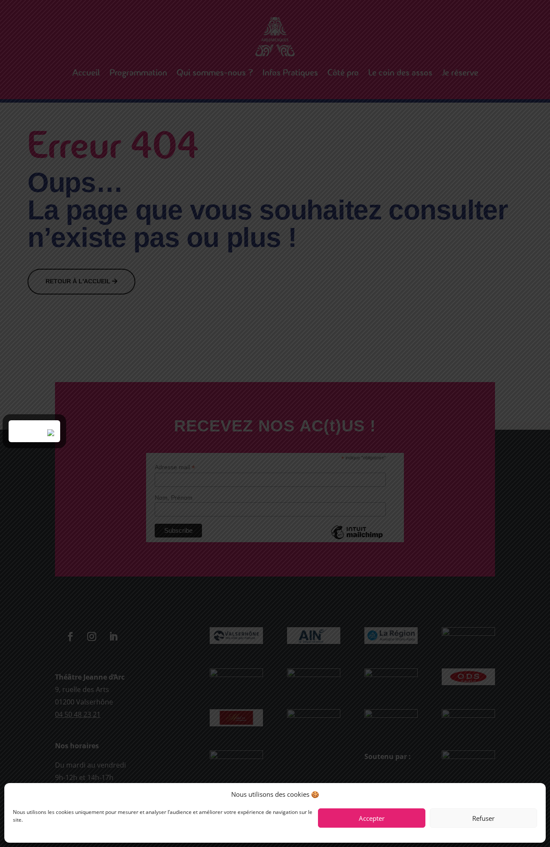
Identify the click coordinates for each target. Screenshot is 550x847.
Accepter (372, 818)
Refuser (483, 818)
